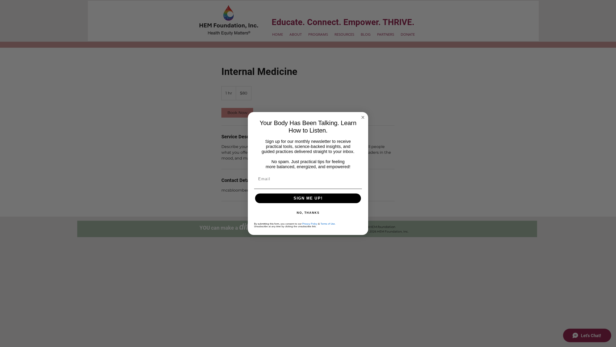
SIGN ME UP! (308, 198)
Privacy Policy (309, 223)
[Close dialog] (363, 117)
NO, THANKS (308, 212)
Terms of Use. (328, 223)
